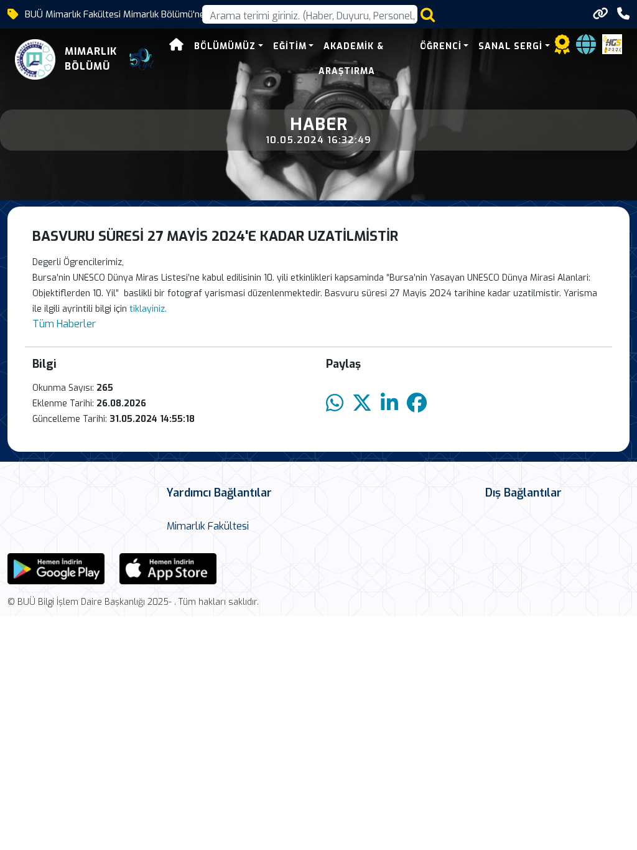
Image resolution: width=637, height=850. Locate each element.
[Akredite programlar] (562, 48)
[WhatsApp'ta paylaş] (334, 403)
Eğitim (290, 46)
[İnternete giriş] (586, 48)
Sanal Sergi (510, 46)
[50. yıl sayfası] (141, 59)
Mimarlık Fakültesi (208, 526)
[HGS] (612, 43)
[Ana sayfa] (176, 46)
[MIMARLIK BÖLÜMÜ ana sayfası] (35, 59)
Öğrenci (441, 46)
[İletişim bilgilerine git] (623, 14)
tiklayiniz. (148, 309)
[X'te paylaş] (362, 403)
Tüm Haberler (64, 323)
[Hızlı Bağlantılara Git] (600, 13)
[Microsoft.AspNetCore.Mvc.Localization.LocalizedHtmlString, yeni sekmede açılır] (56, 567)
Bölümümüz (225, 46)
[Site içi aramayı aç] (428, 14)
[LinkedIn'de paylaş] (389, 403)
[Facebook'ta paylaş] (417, 403)
